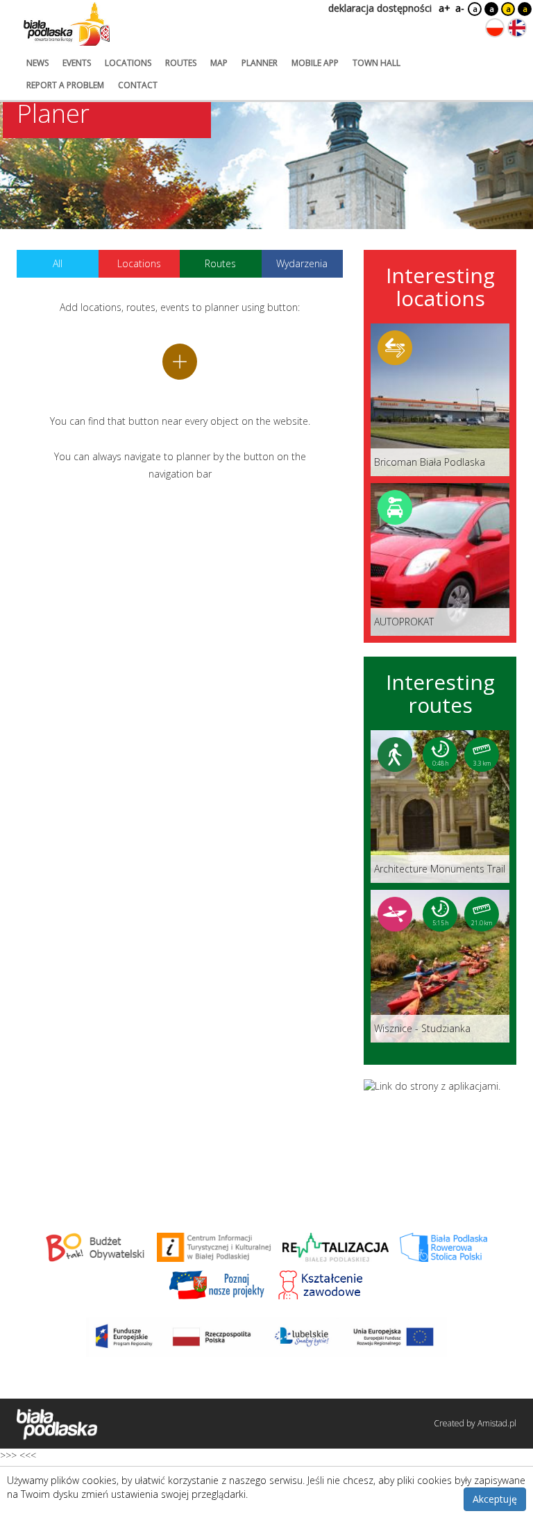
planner (260, 63)
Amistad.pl (496, 1423)
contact (138, 85)
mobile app (315, 63)
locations (128, 63)
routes (180, 63)
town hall (376, 63)
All (57, 263)
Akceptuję (495, 1499)
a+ (443, 8)
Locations (139, 263)
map (219, 63)
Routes (220, 263)
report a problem (65, 85)
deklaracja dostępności (380, 8)
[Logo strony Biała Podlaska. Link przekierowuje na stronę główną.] (67, 24)
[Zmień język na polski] (495, 28)
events (76, 63)
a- (459, 8)
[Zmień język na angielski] (517, 28)
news (37, 63)
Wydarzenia (302, 263)
